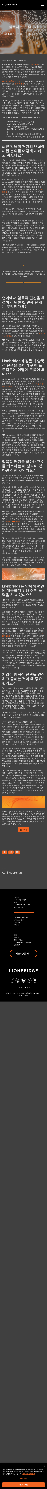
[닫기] (44, 1466)
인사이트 (17, 922)
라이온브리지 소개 (21, 917)
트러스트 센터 (19, 920)
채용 (15, 935)
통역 (15, 902)
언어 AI (16, 897)
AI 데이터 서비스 (20, 900)
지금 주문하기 (23, 953)
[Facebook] (12, 980)
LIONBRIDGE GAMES (22, 904)
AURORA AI (18, 907)
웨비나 (16, 925)
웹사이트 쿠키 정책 (28, 1474)
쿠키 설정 (23, 1478)
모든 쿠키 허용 (23, 1485)
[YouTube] (35, 980)
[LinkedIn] (23, 980)
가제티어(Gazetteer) (12, 521)
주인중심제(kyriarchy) (11, 81)
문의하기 (23, 830)
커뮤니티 (17, 937)
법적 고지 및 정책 (23, 987)
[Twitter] (29, 980)
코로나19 (34, 64)
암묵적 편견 (19, 84)
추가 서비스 (18, 940)
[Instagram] (18, 980)
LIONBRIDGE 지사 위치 (23, 942)
